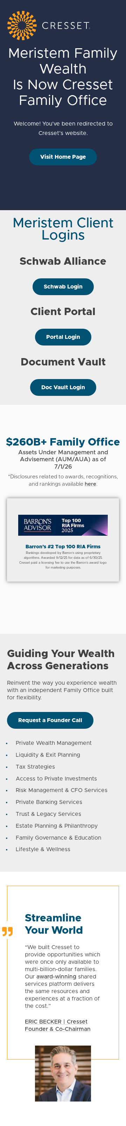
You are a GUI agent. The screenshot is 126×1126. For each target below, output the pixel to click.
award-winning (56, 976)
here (90, 484)
